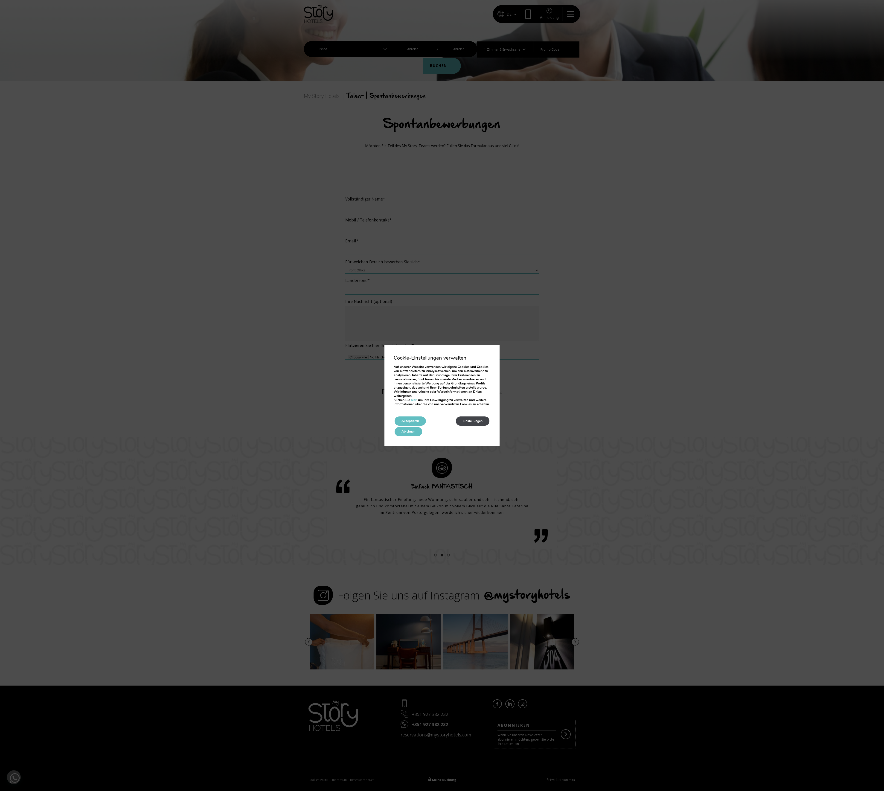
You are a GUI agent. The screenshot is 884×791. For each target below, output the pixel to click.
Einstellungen (473, 421)
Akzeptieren (410, 421)
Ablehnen (408, 431)
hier (413, 400)
